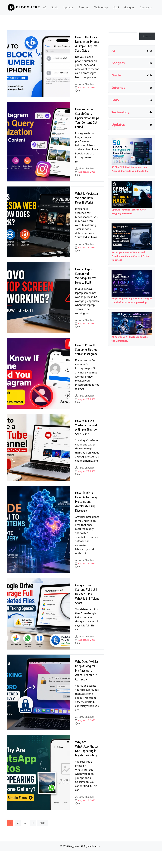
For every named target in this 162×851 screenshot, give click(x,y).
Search (147, 36)
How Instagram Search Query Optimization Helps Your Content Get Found (87, 118)
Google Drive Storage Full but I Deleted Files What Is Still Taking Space (87, 594)
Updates (68, 7)
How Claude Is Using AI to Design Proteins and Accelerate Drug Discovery (86, 501)
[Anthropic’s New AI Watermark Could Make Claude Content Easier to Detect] (132, 236)
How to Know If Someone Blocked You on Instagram (86, 349)
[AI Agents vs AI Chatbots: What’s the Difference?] (132, 323)
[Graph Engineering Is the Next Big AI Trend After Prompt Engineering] (132, 283)
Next (42, 822)
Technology (101, 7)
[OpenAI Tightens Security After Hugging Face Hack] (132, 194)
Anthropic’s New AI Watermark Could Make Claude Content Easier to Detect (130, 256)
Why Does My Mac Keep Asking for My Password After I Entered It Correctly (86, 670)
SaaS (116, 7)
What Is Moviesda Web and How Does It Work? (86, 197)
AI (44, 7)
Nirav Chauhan (86, 84)
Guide (54, 7)
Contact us (146, 7)
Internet (84, 7)
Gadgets (129, 7)
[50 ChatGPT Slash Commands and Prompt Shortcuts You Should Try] (132, 151)
